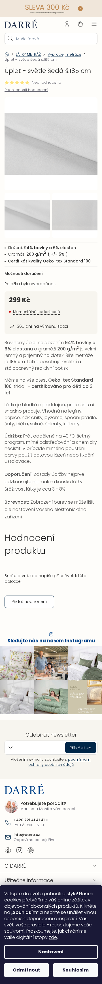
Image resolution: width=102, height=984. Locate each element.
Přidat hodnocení (29, 603)
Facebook (8, 849)
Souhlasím (72, 970)
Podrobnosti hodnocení (26, 89)
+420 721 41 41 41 (29, 818)
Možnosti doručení (24, 269)
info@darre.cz (27, 833)
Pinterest (30, 849)
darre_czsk (19, 849)
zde (41, 937)
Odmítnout (25, 970)
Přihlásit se (76, 746)
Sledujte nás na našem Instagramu (49, 642)
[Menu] (89, 23)
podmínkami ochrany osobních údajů (57, 760)
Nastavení (49, 952)
